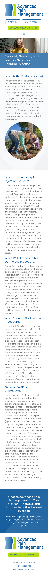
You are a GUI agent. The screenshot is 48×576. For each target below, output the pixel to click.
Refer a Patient (31, 21)
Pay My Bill (13, 21)
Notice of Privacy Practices (24, 563)
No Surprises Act (24, 566)
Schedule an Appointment (23, 27)
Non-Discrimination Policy (24, 569)
